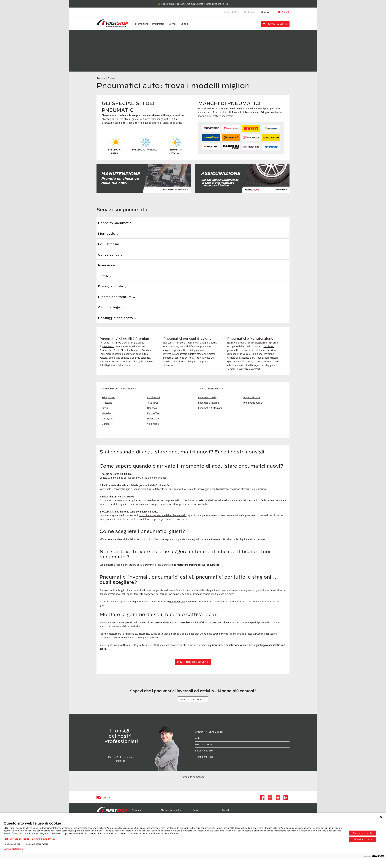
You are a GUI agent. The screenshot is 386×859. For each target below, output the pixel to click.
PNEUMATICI (175, 149)
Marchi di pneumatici (171, 810)
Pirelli (105, 407)
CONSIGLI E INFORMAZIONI (209, 732)
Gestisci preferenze (13, 849)
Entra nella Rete (232, 12)
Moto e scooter (203, 744)
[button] (275, 24)
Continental (153, 397)
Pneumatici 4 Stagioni (210, 407)
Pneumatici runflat (253, 402)
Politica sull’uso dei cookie (16, 838)
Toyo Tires (152, 402)
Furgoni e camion (204, 750)
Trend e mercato (204, 756)
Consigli (185, 23)
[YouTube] (278, 797)
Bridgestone (108, 397)
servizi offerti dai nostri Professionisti (165, 645)
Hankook (152, 407)
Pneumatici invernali (209, 402)
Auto (198, 738)
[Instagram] (270, 797)
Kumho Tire (153, 413)
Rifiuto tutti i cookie (362, 839)
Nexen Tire (153, 418)
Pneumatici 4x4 (251, 397)
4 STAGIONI (175, 153)
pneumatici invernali (114, 593)
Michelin (106, 413)
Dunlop (106, 423)
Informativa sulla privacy (43, 838)
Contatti (286, 12)
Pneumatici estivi (207, 397)
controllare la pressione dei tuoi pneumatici (162, 515)
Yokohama (153, 423)
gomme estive (177, 601)
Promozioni (141, 23)
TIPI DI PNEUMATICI (212, 388)
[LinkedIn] (286, 797)
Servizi (172, 23)
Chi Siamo (249, 12)
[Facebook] (262, 797)
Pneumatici (158, 23)
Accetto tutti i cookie (363, 833)
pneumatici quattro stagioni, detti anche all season (212, 590)
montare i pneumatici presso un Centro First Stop (248, 633)
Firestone (107, 402)
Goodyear (107, 418)
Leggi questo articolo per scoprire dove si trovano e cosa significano (137, 564)
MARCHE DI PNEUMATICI (119, 388)
